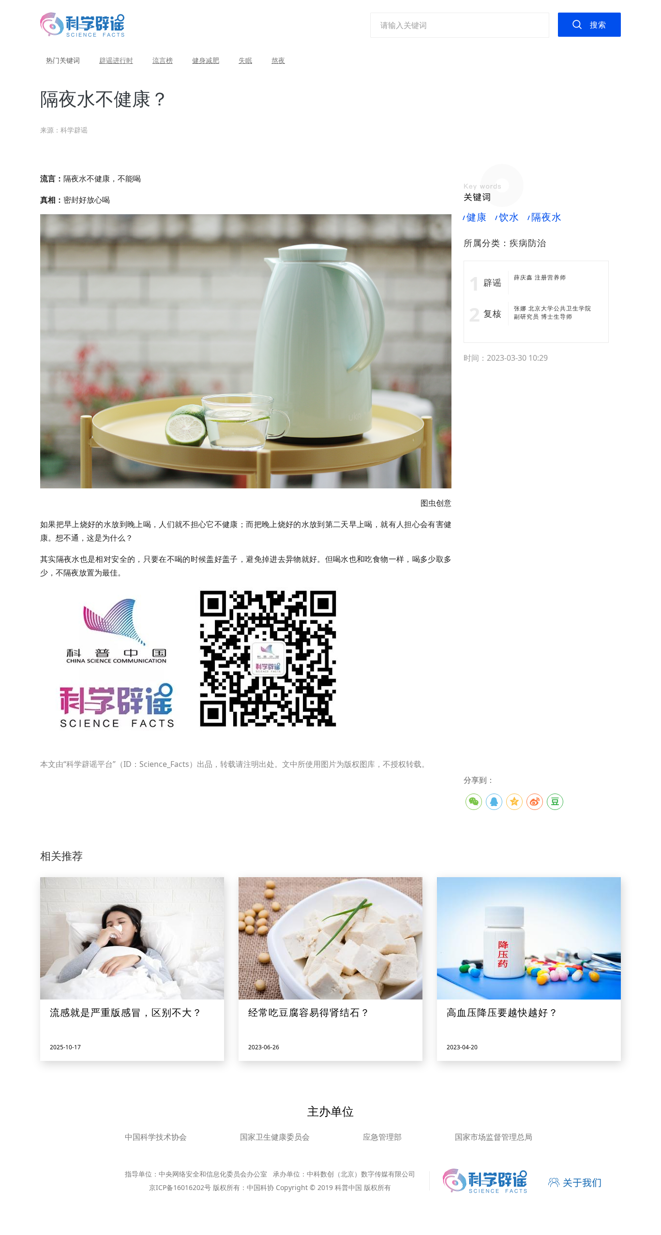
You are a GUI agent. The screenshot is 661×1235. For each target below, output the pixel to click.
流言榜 (162, 60)
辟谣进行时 (116, 60)
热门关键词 (63, 60)
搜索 (598, 24)
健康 (475, 217)
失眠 (245, 60)
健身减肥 (205, 60)
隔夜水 (545, 217)
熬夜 (278, 60)
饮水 (507, 217)
